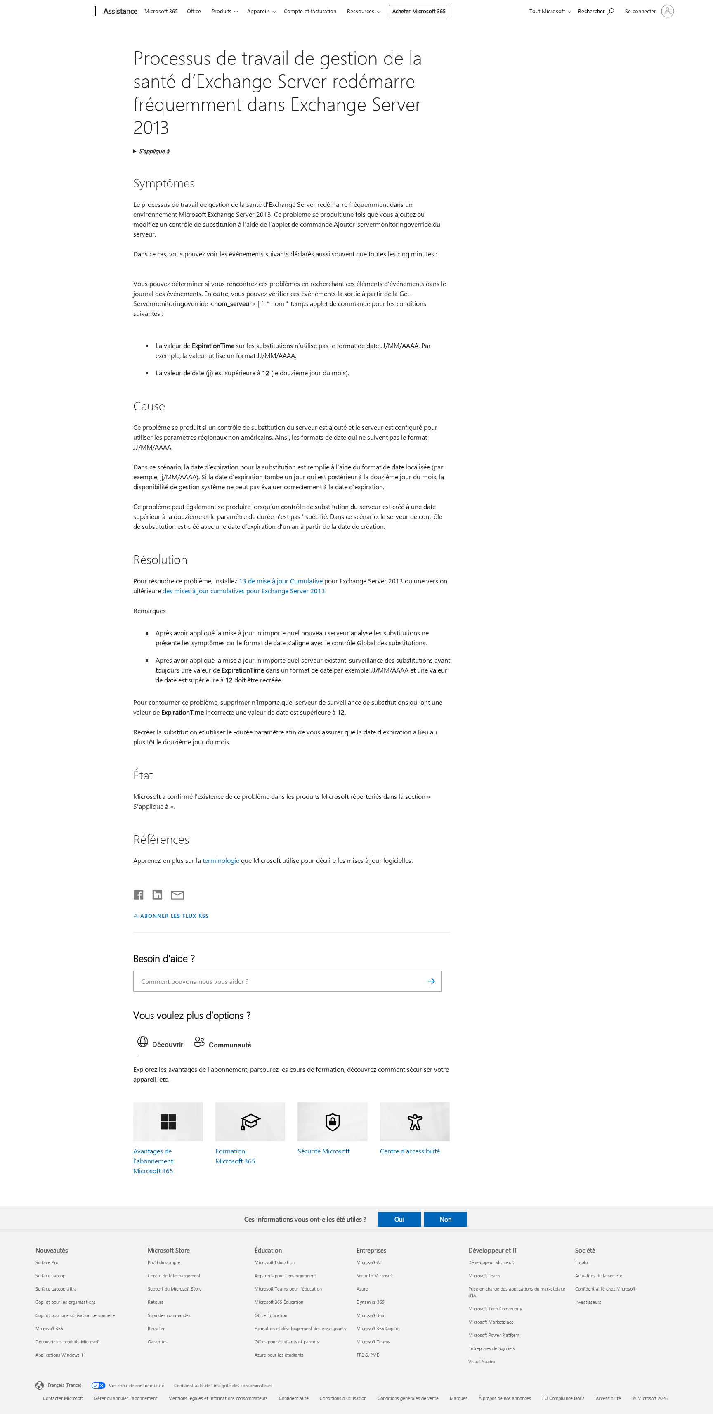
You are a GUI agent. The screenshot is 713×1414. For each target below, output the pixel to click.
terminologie (221, 860)
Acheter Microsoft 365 (419, 10)
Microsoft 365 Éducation (279, 1302)
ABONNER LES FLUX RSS (174, 915)
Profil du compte (164, 1262)
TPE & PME (367, 1355)
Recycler (156, 1328)
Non (445, 1219)
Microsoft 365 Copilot (378, 1328)
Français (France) (64, 1385)
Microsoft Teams (373, 1341)
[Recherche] (431, 981)
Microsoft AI (368, 1262)
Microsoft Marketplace (491, 1322)
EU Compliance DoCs (563, 1398)
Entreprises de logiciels (491, 1348)
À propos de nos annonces (505, 1398)
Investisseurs (588, 1302)
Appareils (258, 10)
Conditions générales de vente (408, 1398)
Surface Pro (46, 1262)
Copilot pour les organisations (65, 1302)
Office (194, 10)
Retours (155, 1302)
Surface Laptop (50, 1275)
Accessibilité (608, 1398)
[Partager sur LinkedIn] (154, 893)
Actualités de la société (598, 1275)
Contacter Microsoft (63, 1398)
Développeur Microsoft (491, 1262)
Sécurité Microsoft (323, 1150)
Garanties (158, 1341)
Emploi (582, 1262)
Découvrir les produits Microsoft (67, 1341)
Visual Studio (481, 1361)
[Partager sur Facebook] (139, 893)
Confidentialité (294, 1398)
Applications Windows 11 (60, 1355)
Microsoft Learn (484, 1275)
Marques (458, 1398)
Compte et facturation (310, 10)
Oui (399, 1219)
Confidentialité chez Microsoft (605, 1289)
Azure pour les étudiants (279, 1355)
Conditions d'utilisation (343, 1398)
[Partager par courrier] (173, 893)
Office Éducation (271, 1315)
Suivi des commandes (169, 1315)
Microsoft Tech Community (495, 1308)
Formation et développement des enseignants (300, 1328)
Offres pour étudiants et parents (287, 1341)
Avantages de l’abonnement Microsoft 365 (153, 1160)
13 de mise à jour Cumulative (281, 580)
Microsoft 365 (161, 10)
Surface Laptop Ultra (56, 1289)
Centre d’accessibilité (410, 1150)
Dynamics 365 (370, 1302)
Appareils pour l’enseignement (285, 1275)
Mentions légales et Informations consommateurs (218, 1398)
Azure (362, 1289)
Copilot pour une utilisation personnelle (75, 1315)
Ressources (360, 10)
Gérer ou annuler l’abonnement (125, 1398)
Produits (221, 10)
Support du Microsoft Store (175, 1289)
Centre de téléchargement (174, 1275)
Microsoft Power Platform (493, 1335)
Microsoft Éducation (275, 1262)
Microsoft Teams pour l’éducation (288, 1289)
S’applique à (154, 151)
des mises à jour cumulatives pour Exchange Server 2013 (244, 590)
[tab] (162, 1043)
